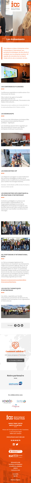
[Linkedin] (14, 444)
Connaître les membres (15, 466)
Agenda (15, 476)
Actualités (15, 474)
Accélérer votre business (15, 464)
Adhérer (15, 468)
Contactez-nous (29, 10)
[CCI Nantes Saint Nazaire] (15, 450)
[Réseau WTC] (15, 456)
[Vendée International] (15, 5)
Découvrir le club (15, 462)
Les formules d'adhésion (15, 360)
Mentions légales (15, 479)
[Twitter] (17, 444)
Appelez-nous (29, 7)
